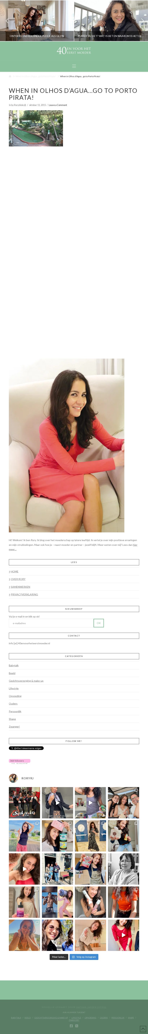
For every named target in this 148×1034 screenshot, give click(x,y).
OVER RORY (18, 579)
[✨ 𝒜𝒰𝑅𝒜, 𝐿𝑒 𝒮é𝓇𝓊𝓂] (24, 902)
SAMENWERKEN (20, 586)
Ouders (13, 703)
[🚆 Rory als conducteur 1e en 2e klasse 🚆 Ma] (57, 802)
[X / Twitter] (76, 1026)
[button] (74, 66)
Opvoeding (15, 695)
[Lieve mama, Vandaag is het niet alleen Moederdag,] (123, 869)
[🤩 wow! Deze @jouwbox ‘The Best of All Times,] (90, 802)
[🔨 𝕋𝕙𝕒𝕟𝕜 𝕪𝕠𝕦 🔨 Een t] (90, 935)
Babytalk (14, 665)
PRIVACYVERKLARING (24, 594)
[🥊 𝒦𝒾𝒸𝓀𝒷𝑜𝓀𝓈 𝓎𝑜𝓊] (24, 802)
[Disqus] (74, 196)
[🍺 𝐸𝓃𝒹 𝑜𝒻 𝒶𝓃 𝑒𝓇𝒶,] (57, 869)
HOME (14, 571)
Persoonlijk (15, 711)
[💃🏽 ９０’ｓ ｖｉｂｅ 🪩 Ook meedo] (123, 935)
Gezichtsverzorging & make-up (26, 680)
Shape (12, 718)
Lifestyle (14, 688)
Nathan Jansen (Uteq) (91, 1007)
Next (140, 20)
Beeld (12, 673)
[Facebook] (71, 1026)
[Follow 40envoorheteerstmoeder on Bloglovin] (19, 761)
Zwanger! (14, 726)
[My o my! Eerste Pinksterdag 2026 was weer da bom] (24, 869)
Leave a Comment (58, 105)
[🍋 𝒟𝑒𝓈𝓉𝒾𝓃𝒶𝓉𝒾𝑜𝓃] (57, 836)
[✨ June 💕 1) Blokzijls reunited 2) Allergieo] (123, 802)
